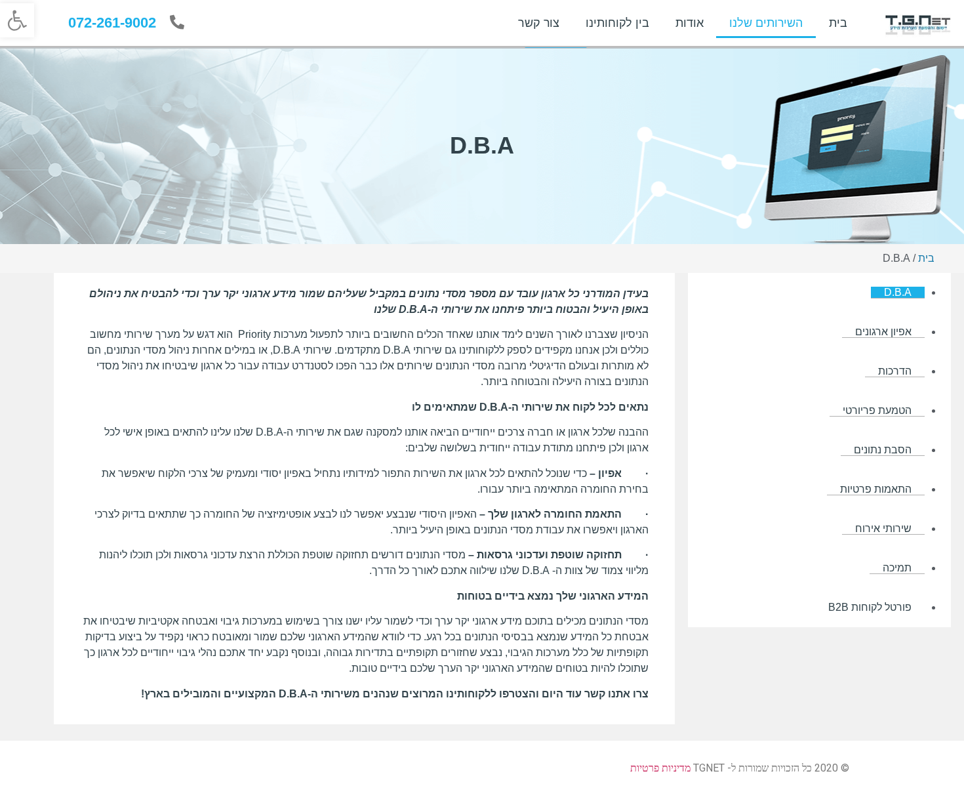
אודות (689, 23)
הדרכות (895, 371)
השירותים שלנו (766, 23)
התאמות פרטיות (876, 489)
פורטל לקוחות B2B (870, 607)
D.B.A (898, 292)
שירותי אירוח (883, 528)
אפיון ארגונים (883, 331)
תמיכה (897, 567)
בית (838, 23)
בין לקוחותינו (617, 23)
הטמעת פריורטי (877, 410)
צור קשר (538, 23)
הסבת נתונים (883, 449)
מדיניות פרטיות (660, 768)
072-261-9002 (112, 22)
